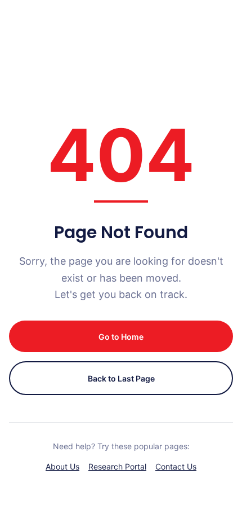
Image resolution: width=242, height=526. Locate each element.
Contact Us (175, 466)
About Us (62, 466)
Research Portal (117, 466)
